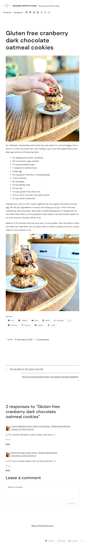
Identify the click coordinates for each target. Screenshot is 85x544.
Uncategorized (43, 339)
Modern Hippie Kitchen (25, 6)
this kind (45, 174)
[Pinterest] (26, 12)
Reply (8, 444)
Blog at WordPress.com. (42, 525)
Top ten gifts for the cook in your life (26, 369)
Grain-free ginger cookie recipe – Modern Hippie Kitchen (34, 453)
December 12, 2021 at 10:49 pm (23, 456)
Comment (71, 503)
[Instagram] (34, 12)
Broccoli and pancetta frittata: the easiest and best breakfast (50, 376)
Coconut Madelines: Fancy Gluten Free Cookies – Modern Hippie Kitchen (40, 426)
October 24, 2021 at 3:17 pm (22, 429)
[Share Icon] (41, 12)
